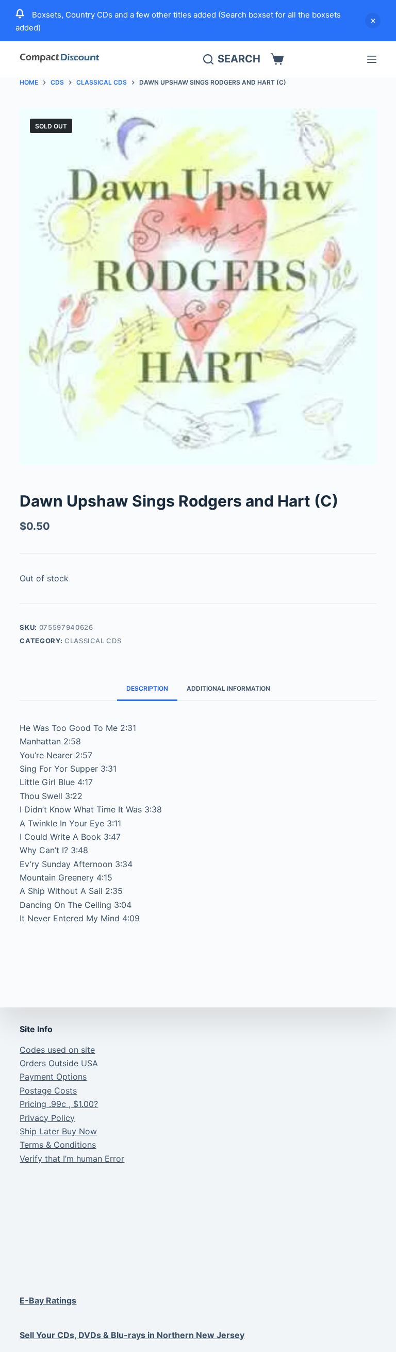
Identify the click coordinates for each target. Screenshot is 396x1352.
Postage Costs (48, 1090)
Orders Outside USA (59, 1063)
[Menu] (371, 59)
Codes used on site (57, 1050)
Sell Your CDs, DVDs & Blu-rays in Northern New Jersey (132, 1335)
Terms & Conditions (58, 1144)
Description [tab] (147, 688)
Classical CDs (92, 641)
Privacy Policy (47, 1118)
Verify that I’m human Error (72, 1158)
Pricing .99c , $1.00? (59, 1104)
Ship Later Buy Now (58, 1131)
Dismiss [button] (373, 20)
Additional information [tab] (228, 688)
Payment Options (53, 1076)
